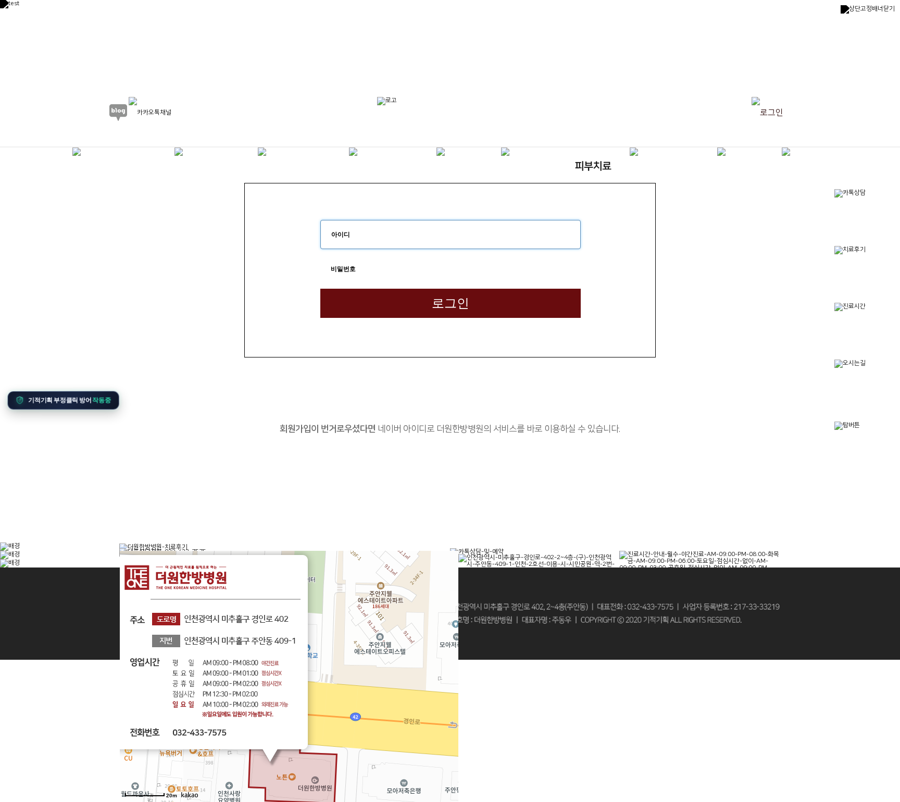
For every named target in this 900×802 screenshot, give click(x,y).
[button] (60, 398)
